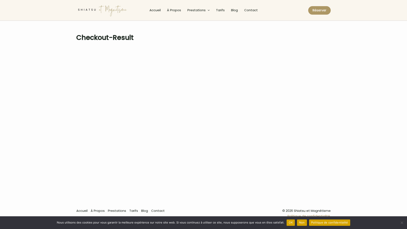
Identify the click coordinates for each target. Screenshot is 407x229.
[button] (208, 10)
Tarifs (220, 10)
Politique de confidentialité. (309, 216)
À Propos (174, 10)
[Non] (402, 223)
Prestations (196, 10)
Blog (234, 10)
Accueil (155, 10)
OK (291, 222)
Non (302, 222)
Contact (251, 10)
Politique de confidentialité (329, 222)
